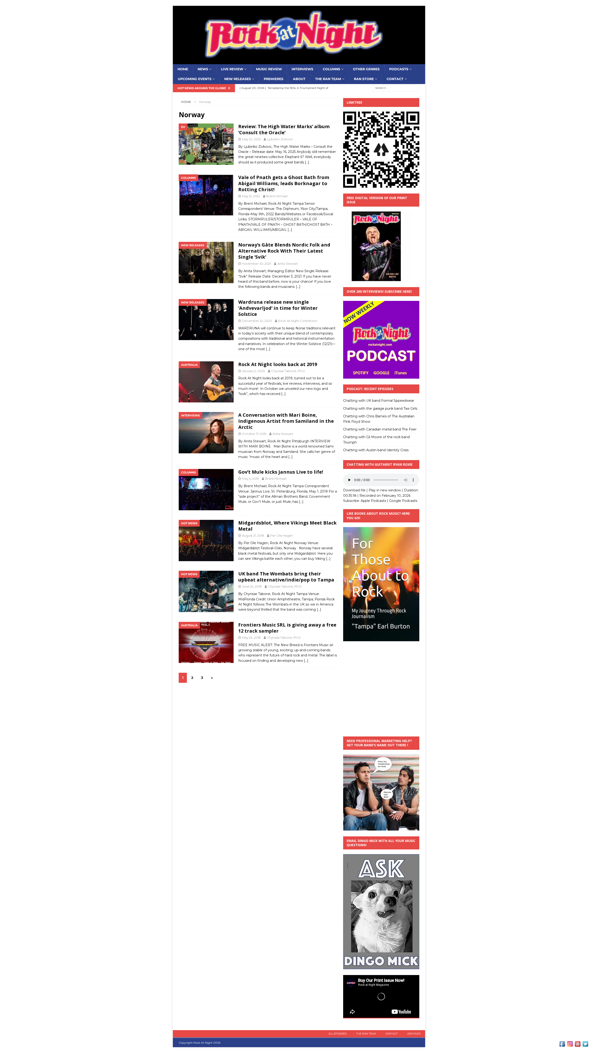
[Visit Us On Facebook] (562, 1045)
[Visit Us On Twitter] (585, 1045)
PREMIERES (273, 79)
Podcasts (398, 69)
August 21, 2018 (253, 535)
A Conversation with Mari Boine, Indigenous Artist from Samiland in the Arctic (286, 421)
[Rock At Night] (299, 62)
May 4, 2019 (250, 478)
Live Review (232, 69)
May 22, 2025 (251, 139)
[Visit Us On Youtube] (577, 1045)
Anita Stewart (287, 263)
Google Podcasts (403, 501)
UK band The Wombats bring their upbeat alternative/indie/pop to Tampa (286, 577)
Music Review (269, 69)
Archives (413, 1033)
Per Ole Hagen (281, 535)
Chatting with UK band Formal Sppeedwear (378, 400)
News (203, 69)
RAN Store (364, 79)
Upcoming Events (194, 79)
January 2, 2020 (253, 371)
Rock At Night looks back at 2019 (277, 364)
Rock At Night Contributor (297, 321)
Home (183, 69)
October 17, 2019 (254, 434)
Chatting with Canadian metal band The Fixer (379, 429)
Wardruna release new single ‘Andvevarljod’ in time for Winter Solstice (278, 308)
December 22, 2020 (257, 321)
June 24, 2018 (252, 586)
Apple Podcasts (373, 501)
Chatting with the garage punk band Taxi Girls (380, 408)
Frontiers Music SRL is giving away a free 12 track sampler (287, 628)
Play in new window (385, 490)
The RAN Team (328, 79)
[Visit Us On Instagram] (570, 1045)
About (299, 79)
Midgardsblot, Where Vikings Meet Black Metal (287, 526)
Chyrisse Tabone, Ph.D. (288, 371)
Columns (331, 69)
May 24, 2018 (251, 637)
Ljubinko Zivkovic (280, 139)
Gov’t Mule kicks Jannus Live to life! (280, 472)
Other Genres (366, 69)
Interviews (302, 69)
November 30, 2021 (256, 263)
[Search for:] (396, 88)
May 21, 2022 (251, 196)
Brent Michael (277, 196)
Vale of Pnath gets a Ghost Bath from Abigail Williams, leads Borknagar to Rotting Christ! (283, 183)
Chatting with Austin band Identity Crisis (376, 450)
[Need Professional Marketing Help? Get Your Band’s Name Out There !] (381, 828)
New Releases (237, 79)
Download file (354, 490)
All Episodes (337, 1033)
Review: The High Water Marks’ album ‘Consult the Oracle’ (284, 129)
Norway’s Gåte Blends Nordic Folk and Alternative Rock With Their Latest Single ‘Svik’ (284, 251)
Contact (395, 79)
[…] (307, 162)
